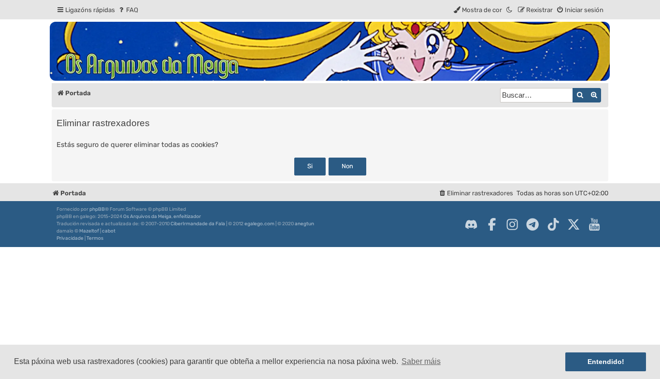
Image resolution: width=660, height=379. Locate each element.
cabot (108, 231)
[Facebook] (492, 224)
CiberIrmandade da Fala (198, 224)
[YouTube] (594, 224)
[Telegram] (532, 224)
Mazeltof (89, 231)
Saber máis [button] (421, 361)
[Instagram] (512, 224)
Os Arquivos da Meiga (147, 216)
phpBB (97, 209)
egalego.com (259, 224)
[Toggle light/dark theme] (509, 10)
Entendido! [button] (606, 361)
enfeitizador (187, 216)
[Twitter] (573, 224)
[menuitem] (127, 10)
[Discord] (471, 224)
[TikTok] (553, 224)
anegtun (304, 224)
